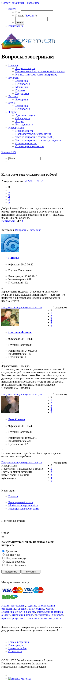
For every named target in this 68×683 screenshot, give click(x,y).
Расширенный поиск (20, 502)
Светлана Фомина (20, 332)
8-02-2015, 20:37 (33, 181)
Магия (49, 608)
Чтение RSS (8, 152)
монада (58, 611)
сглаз (30, 618)
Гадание (31, 605)
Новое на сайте (17, 648)
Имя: (18, 12)
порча (29, 614)
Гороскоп (21, 608)
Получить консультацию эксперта (21, 307)
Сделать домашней (12, 2)
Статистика (15, 651)
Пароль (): (26, 15)
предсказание (43, 614)
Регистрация (15, 25)
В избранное (31, 2)
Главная (13, 496)
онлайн (5, 614)
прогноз (6, 618)
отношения (18, 614)
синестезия (40, 618)
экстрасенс (54, 618)
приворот (57, 614)
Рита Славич (16, 419)
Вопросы (20, 229)
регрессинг (18, 618)
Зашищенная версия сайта (23, 508)
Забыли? (31, 15)
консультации (45, 611)
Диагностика (36, 608)
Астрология (18, 605)
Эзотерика (35, 229)
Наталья (13, 257)
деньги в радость (25, 611)
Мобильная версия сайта (23, 505)
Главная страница (18, 641)
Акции (5, 605)
